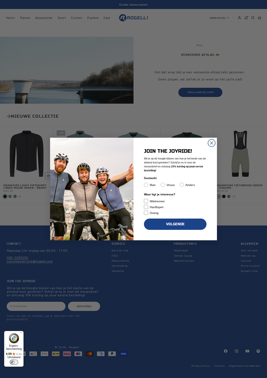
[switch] (14, 362)
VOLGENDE (175, 224)
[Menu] (21, 333)
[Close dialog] (211, 143)
